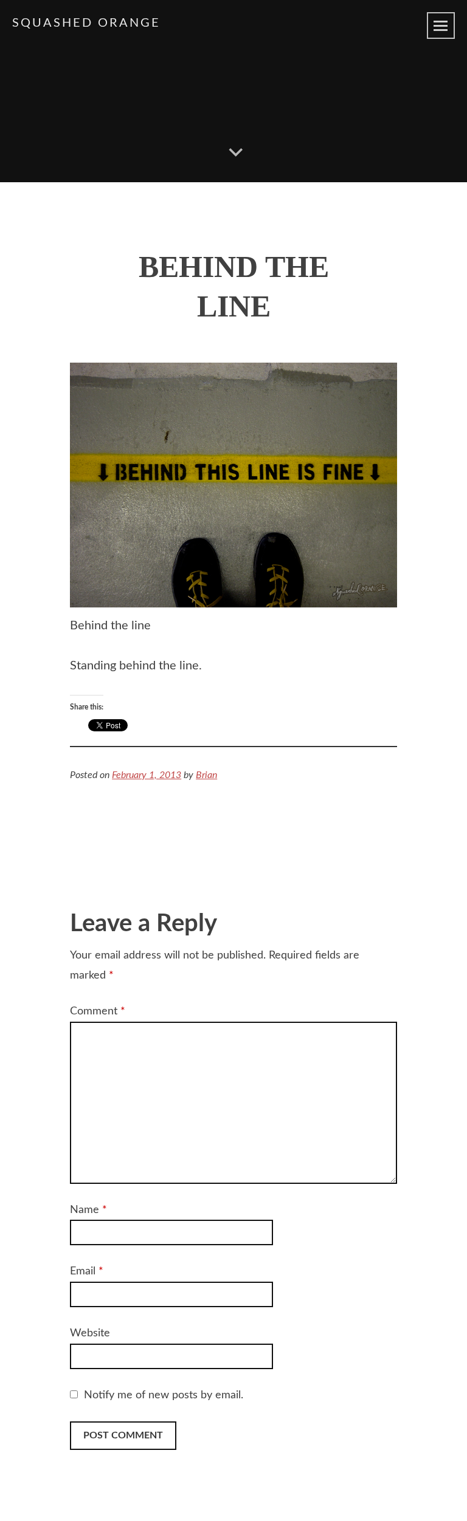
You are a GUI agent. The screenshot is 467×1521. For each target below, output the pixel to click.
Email (86, 1271)
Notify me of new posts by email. (163, 1395)
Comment (97, 1011)
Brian (206, 775)
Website (90, 1333)
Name (88, 1210)
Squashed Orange (86, 23)
